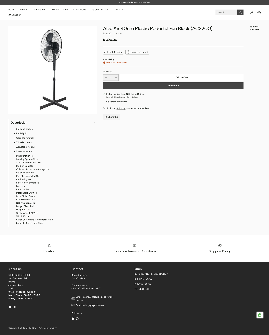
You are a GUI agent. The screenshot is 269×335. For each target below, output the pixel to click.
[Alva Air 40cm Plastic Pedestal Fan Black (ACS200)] (52, 70)
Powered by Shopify (48, 328)
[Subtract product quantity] (105, 78)
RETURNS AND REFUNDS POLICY (151, 273)
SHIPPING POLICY (143, 278)
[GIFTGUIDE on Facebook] (9, 307)
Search (138, 268)
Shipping (121, 108)
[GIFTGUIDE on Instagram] (14, 307)
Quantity (107, 71)
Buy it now (173, 85)
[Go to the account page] (252, 12)
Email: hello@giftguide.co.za (90, 305)
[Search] (240, 12)
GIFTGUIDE (31, 328)
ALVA (108, 33)
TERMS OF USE (142, 289)
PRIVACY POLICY (142, 283)
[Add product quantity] (115, 78)
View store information (116, 101)
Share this (113, 116)
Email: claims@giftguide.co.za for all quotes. (94, 298)
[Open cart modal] (259, 12)
